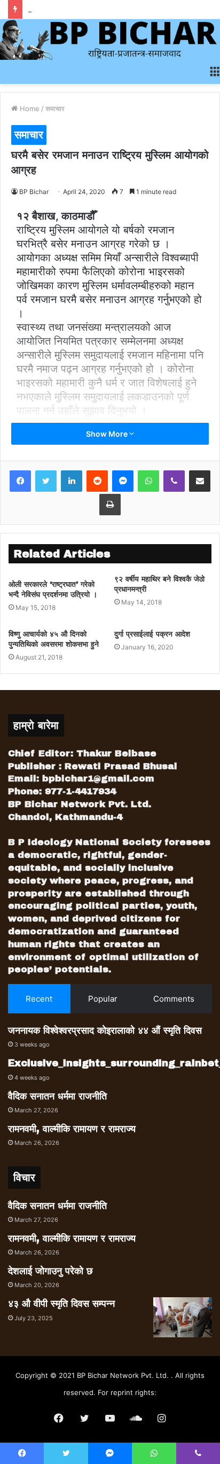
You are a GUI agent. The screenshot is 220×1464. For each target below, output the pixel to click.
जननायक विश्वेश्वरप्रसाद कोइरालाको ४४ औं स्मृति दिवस (105, 1030)
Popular (102, 999)
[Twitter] (46, 481)
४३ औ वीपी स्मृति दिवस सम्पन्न (61, 1303)
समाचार (55, 108)
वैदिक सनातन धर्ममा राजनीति (57, 1096)
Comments (173, 999)
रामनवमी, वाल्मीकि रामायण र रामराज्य (72, 1129)
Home (29, 108)
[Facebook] (20, 481)
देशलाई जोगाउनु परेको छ (50, 1271)
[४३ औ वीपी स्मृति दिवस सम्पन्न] (182, 1317)
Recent (39, 999)
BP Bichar (34, 192)
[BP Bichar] (110, 39)
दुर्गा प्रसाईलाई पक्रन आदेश (152, 634)
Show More (107, 433)
